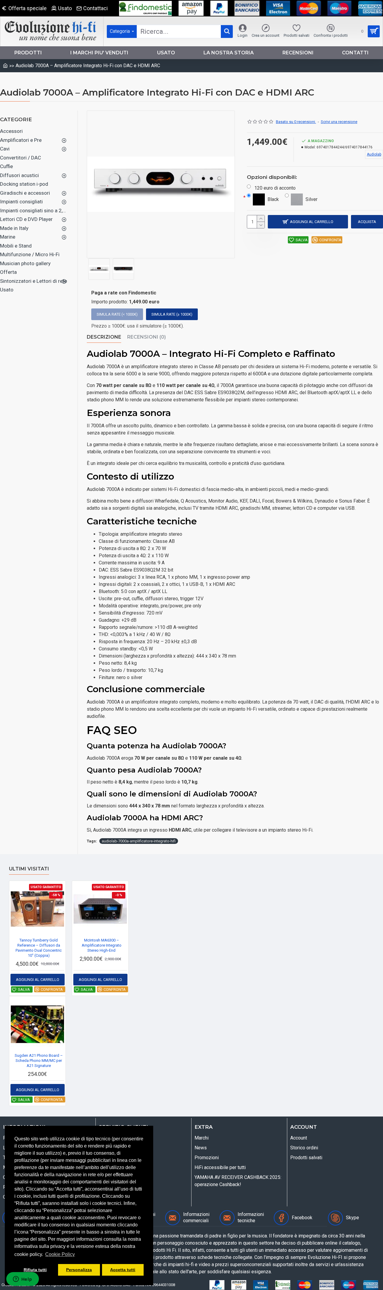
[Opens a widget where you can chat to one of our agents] (22, 1279)
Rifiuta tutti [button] (35, 1269)
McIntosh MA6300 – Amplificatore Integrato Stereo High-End (101, 945)
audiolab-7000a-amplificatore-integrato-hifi (139, 841)
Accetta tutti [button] (122, 1269)
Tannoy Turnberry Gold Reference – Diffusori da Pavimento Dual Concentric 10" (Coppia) (39, 948)
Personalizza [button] (79, 1269)
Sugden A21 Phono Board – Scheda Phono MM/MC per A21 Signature (39, 1060)
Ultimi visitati (29, 869)
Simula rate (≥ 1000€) (171, 314)
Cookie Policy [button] (60, 1254)
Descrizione (104, 337)
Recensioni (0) (146, 337)
